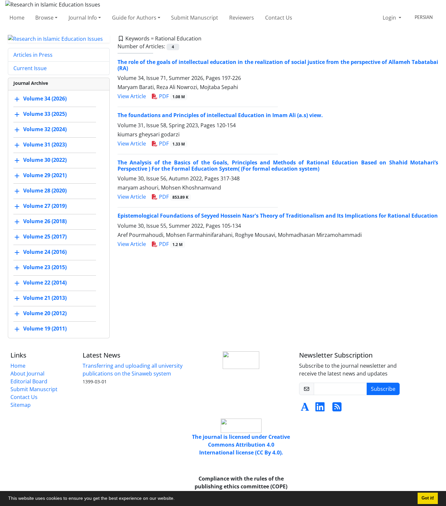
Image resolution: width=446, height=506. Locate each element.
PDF (171, 96)
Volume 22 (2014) (45, 282)
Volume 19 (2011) (45, 328)
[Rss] (337, 408)
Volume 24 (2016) (45, 252)
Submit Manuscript (194, 17)
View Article (132, 96)
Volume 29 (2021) (45, 175)
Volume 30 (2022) (45, 160)
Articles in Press (33, 54)
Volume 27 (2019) (45, 206)
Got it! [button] (428, 498)
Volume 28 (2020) (45, 190)
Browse (44, 17)
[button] (177, 499)
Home (16, 17)
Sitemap (20, 404)
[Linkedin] (320, 408)
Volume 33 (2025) (45, 114)
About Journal (27, 373)
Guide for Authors (134, 17)
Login (390, 17)
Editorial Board (28, 381)
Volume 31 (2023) (45, 144)
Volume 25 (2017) (45, 236)
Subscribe (383, 388)
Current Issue (30, 68)
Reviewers (241, 17)
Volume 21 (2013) (45, 298)
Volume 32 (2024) (45, 129)
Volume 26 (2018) (45, 221)
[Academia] (305, 408)
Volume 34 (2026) (45, 98)
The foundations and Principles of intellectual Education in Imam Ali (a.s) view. (220, 115)
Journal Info (83, 17)
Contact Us (278, 17)
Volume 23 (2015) (45, 267)
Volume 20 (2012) (45, 313)
